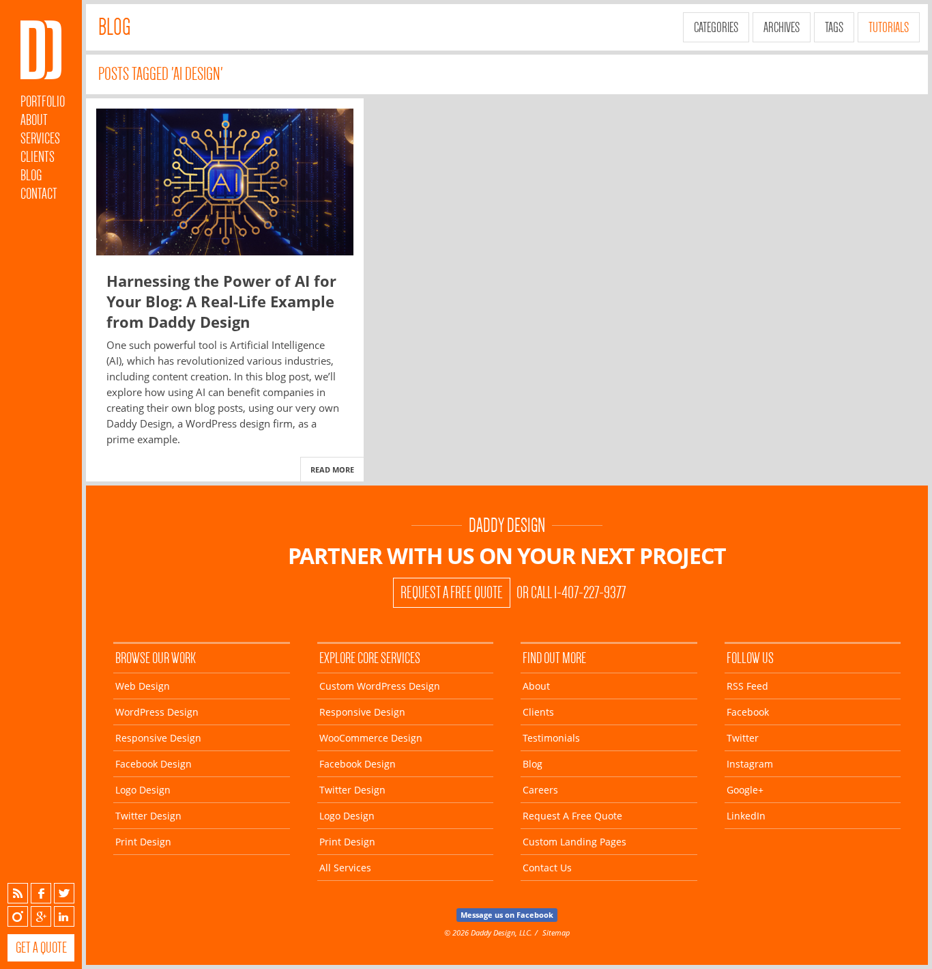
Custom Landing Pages (574, 841)
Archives (781, 27)
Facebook (41, 893)
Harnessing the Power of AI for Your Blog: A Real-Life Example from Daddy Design (221, 301)
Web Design (142, 685)
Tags (834, 27)
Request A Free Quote (452, 593)
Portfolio (42, 101)
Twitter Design (148, 815)
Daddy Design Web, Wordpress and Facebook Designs (40, 49)
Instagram (18, 916)
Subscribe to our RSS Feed (18, 893)
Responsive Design (158, 737)
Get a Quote (41, 947)
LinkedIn (64, 916)
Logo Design (143, 789)
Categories (716, 27)
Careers (540, 789)
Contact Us (547, 867)
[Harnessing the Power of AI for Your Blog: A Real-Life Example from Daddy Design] (224, 182)
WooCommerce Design (370, 737)
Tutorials (889, 27)
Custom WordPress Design (379, 685)
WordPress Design (157, 711)
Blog (31, 175)
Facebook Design (153, 763)
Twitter (64, 893)
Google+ (41, 916)
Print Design (143, 841)
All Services (345, 867)
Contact (38, 193)
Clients (37, 156)
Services (40, 138)
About (34, 119)
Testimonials (551, 737)
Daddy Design (507, 525)
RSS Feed (747, 685)
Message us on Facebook (507, 915)
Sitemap (556, 932)
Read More (332, 469)
